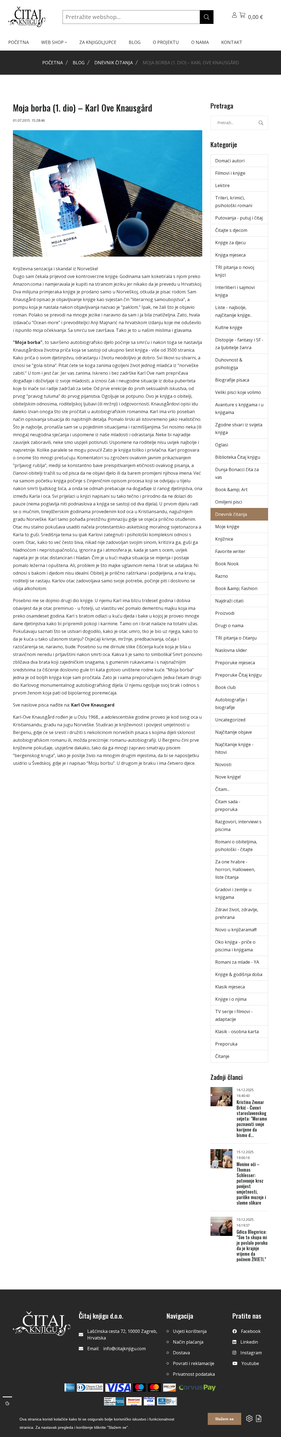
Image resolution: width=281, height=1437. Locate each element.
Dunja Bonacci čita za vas (237, 473)
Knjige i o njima (230, 999)
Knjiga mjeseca (230, 255)
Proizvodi (224, 613)
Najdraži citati (229, 601)
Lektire (222, 185)
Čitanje (222, 1056)
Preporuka (226, 1044)
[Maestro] (154, 1387)
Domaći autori (230, 161)
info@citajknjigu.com (124, 1349)
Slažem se (224, 1419)
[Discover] (169, 1387)
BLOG (134, 42)
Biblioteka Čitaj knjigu (237, 457)
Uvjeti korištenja (190, 1331)
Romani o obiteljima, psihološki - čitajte (236, 845)
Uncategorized (230, 720)
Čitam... (222, 789)
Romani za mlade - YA (237, 962)
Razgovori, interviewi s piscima (238, 825)
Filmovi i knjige (230, 173)
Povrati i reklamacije (193, 1363)
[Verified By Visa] (149, 1401)
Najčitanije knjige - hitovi (234, 748)
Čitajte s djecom (231, 230)
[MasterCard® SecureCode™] (134, 1401)
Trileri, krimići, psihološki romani (233, 202)
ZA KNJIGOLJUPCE (97, 42)
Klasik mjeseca (230, 987)
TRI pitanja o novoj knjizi (234, 271)
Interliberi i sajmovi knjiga (235, 291)
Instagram (251, 1353)
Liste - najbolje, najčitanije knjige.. (233, 311)
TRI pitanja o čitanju (236, 638)
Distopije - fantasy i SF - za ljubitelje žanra (239, 344)
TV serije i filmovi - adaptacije (234, 1015)
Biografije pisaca (232, 380)
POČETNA (18, 42)
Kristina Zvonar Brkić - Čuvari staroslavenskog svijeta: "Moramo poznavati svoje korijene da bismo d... (252, 1118)
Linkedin (249, 1342)
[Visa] (118, 1387)
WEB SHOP (53, 42)
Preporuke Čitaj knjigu (238, 675)
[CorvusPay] (197, 1387)
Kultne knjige (228, 327)
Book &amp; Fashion (236, 588)
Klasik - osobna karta (237, 1032)
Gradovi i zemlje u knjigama (233, 893)
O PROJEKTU (166, 42)
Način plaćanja (188, 1342)
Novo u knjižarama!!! (236, 930)
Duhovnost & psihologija (228, 364)
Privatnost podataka (194, 1374)
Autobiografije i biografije (231, 703)
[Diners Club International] (90, 1387)
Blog (79, 63)
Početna (52, 63)
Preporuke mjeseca (235, 663)
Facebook (251, 1331)
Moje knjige (227, 527)
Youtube (250, 1363)
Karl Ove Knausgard (92, 705)
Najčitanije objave (233, 732)
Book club (225, 687)
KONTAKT (231, 42)
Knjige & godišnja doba (238, 974)
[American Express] (69, 1387)
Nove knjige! (228, 777)
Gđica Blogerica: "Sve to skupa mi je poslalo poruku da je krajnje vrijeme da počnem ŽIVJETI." (252, 1245)
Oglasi (221, 445)
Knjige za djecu (230, 243)
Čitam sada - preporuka (227, 805)
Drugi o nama (229, 625)
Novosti (223, 764)
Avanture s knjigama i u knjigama (239, 408)
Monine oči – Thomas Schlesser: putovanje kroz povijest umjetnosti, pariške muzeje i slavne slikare (251, 1183)
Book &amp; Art (231, 490)
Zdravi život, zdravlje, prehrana (236, 913)
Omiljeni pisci (228, 502)
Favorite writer (230, 551)
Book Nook (227, 564)
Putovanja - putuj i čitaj (239, 218)
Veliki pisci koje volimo (238, 392)
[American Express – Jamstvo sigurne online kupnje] (113, 1401)
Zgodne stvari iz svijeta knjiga (238, 428)
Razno (221, 576)
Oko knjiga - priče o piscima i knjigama (235, 946)
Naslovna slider (231, 650)
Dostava (181, 1353)
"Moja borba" (28, 342)
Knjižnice (224, 539)
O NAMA (200, 42)
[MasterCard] (140, 1387)
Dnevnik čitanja (113, 63)
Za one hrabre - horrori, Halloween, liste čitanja (235, 869)
